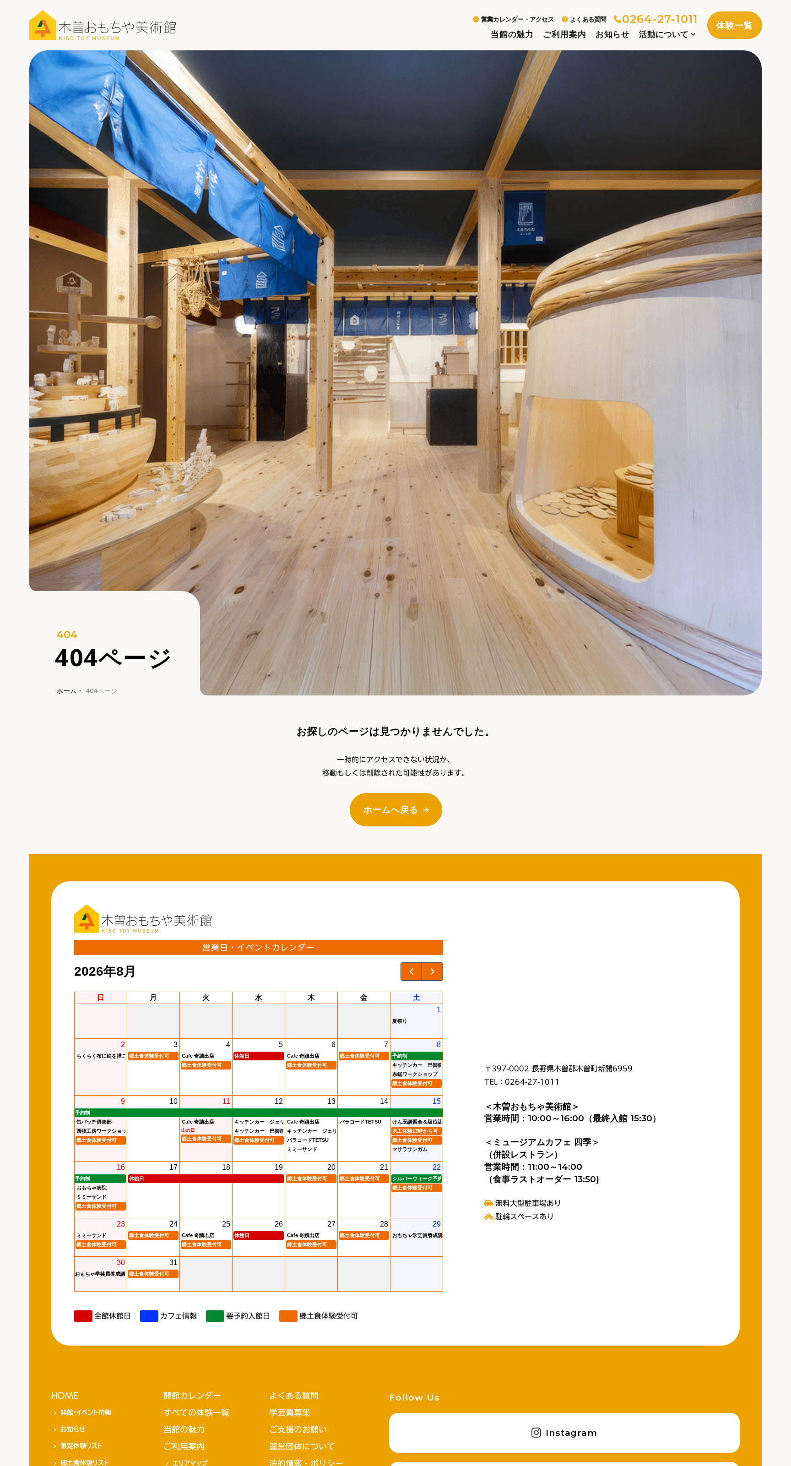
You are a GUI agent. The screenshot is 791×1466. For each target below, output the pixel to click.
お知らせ (613, 34)
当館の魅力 (512, 34)
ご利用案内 (564, 34)
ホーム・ (70, 690)
